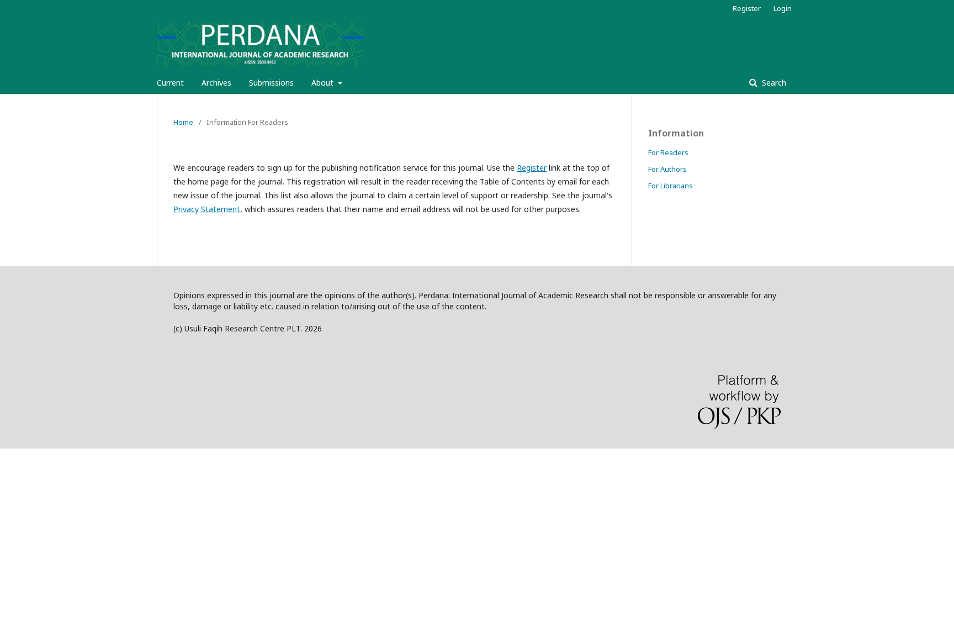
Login (782, 8)
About (323, 82)
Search (773, 82)
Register (747, 8)
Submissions (271, 82)
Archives (216, 82)
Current (170, 82)
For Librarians (670, 186)
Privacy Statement (206, 209)
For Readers (668, 152)
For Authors (667, 169)
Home (183, 122)
